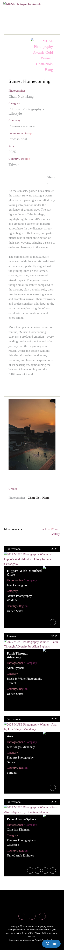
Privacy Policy (41, 933)
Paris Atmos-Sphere (21, 819)
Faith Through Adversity (17, 655)
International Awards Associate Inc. (39, 940)
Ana (10, 736)
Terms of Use (27, 933)
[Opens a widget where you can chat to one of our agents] (51, 944)
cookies (31, 936)
